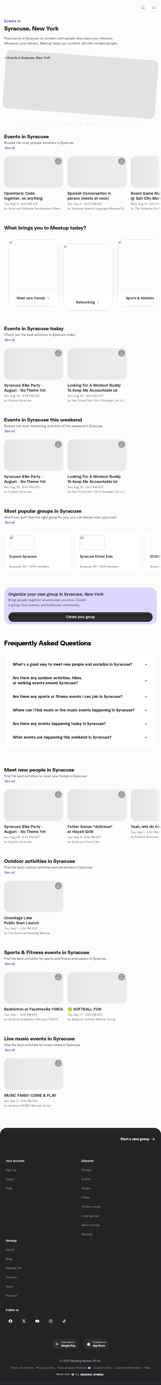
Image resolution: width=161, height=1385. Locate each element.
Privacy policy (45, 1367)
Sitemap (87, 1234)
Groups (87, 1170)
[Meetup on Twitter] (24, 1321)
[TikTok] (64, 1321)
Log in (10, 1179)
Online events (91, 1206)
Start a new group (135, 1139)
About (10, 1249)
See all (10, 148)
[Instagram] (50, 1321)
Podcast (11, 1295)
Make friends (91, 1225)
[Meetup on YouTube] (37, 1321)
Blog (9, 1259)
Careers (11, 1277)
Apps (9, 1286)
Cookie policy (103, 1367)
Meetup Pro (14, 1268)
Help (9, 1188)
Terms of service (21, 1367)
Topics (86, 1188)
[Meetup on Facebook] (10, 1321)
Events (86, 1179)
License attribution (128, 1367)
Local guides (90, 1216)
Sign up (11, 1170)
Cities (86, 1197)
